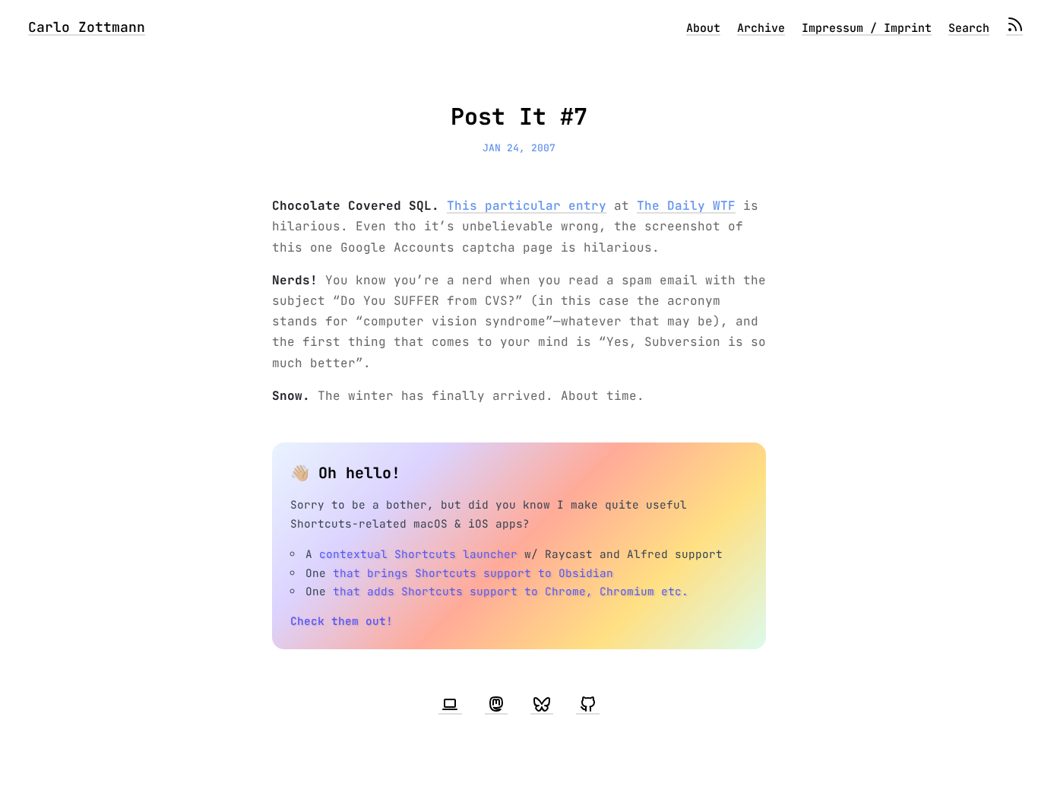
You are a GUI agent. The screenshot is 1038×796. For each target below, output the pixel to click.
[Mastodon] (496, 705)
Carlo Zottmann (86, 27)
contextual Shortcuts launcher (418, 554)
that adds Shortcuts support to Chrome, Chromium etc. (510, 591)
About (703, 28)
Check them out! (341, 621)
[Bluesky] (541, 705)
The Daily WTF (686, 206)
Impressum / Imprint (867, 28)
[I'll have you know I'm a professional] (449, 705)
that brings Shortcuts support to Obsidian (473, 573)
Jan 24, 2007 (519, 147)
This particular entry (526, 206)
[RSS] (1014, 28)
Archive (761, 28)
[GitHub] (587, 705)
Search (968, 28)
